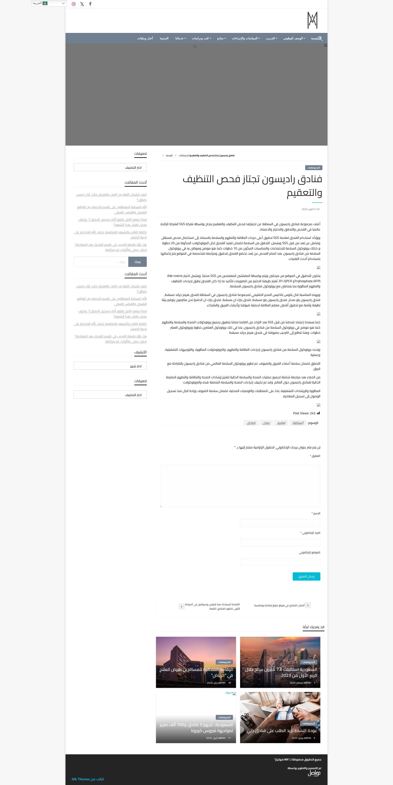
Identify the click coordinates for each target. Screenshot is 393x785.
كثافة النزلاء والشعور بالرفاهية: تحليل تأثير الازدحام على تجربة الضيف (110, 234)
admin (308, 682)
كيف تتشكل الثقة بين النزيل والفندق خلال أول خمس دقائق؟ (111, 197)
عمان (266, 422)
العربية (38, 3)
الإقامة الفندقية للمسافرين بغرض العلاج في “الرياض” (196, 672)
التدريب (270, 38)
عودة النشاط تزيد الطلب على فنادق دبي (282, 730)
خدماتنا (179, 38)
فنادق (251, 422)
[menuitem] (294, 38)
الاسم (316, 513)
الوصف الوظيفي (293, 38)
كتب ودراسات (200, 38)
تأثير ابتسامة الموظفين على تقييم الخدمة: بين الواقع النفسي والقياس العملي (112, 209)
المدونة (164, 38)
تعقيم (281, 422)
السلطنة (297, 422)
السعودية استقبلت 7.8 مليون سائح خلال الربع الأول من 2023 (281, 672)
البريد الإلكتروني (310, 532)
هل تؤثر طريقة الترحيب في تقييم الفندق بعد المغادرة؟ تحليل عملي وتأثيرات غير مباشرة (111, 247)
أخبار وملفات (145, 38)
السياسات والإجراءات (244, 38)
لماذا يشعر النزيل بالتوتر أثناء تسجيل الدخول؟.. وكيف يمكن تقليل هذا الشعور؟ (112, 222)
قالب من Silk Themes (88, 779)
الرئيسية (169, 155)
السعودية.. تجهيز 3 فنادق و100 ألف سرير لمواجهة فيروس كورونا (196, 728)
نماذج (220, 38)
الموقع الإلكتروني (309, 552)
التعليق (315, 455)
